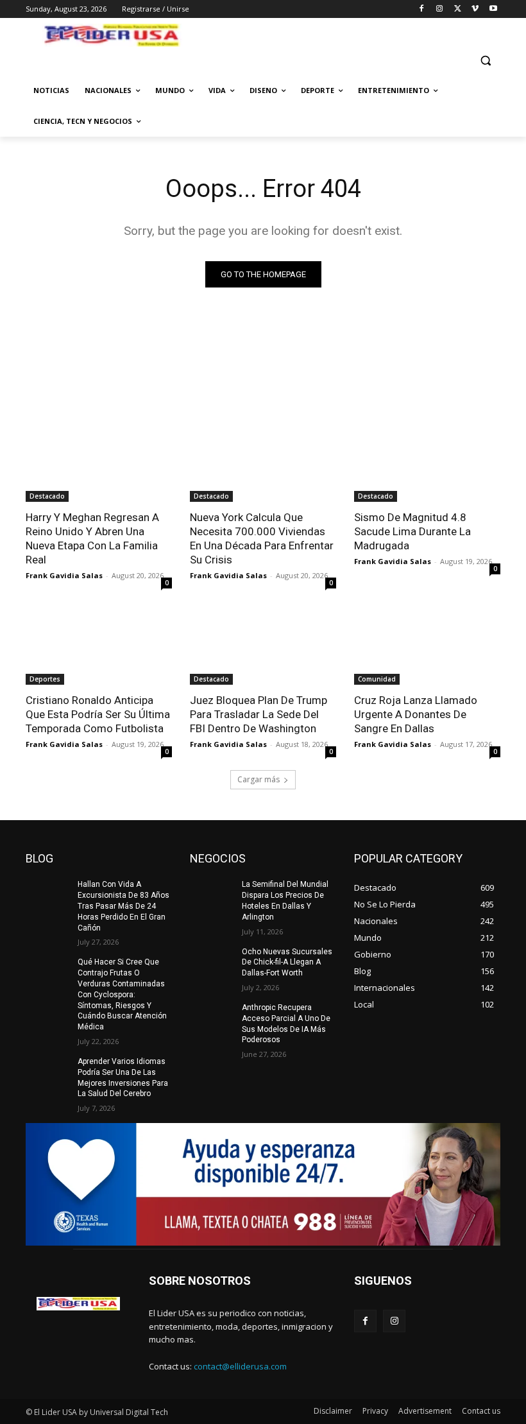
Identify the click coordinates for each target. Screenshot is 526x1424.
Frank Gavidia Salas (64, 575)
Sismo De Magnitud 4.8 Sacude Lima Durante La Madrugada (412, 531)
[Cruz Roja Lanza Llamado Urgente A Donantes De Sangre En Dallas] (427, 648)
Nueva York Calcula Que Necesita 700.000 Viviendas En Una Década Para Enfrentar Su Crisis (262, 538)
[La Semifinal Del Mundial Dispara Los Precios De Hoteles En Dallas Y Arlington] (211, 894)
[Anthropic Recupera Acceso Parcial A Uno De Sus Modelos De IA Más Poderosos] (211, 1017)
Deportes (45, 678)
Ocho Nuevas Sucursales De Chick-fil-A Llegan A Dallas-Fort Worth (287, 962)
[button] (485, 61)
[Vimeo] (475, 9)
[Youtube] (493, 9)
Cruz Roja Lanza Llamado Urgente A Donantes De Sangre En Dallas (415, 714)
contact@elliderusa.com (240, 1366)
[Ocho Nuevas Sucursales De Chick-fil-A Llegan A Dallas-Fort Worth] (211, 962)
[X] (457, 9)
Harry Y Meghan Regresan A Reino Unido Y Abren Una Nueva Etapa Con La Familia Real (92, 538)
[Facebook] (421, 9)
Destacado (47, 496)
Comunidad (377, 678)
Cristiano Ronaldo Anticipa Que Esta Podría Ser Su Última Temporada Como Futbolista (98, 714)
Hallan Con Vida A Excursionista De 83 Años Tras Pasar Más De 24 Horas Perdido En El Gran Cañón (123, 906)
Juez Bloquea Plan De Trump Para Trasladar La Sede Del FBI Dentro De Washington (258, 714)
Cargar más (258, 779)
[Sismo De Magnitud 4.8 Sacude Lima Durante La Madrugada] (427, 465)
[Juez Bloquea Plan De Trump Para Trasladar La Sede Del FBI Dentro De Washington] (263, 648)
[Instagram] (439, 9)
